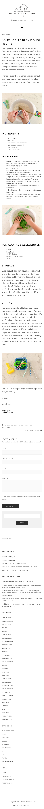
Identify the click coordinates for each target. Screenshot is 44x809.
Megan (9, 410)
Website (5, 468)
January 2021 (6, 638)
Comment (5, 478)
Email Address (7, 459)
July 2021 (5, 631)
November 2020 (7, 641)
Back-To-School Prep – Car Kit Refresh (16, 570)
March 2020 (6, 655)
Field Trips (5, 737)
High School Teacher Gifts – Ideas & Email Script (19, 567)
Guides (4, 741)
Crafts (11, 412)
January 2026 (6, 618)
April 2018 (5, 709)
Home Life (5, 744)
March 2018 (6, 712)
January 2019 (6, 682)
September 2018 (7, 696)
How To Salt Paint (32, 430)
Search (22, 523)
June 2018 (5, 702)
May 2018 (5, 706)
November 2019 (7, 662)
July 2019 (5, 665)
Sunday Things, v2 (8, 557)
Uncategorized (7, 761)
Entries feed (6, 776)
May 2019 (5, 668)
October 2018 (7, 692)
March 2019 (6, 675)
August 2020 (6, 648)
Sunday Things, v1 (8, 560)
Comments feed (7, 779)
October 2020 (7, 645)
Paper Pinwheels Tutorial (23, 582)
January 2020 (6, 658)
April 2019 (5, 672)
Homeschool (7, 748)
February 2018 (7, 716)
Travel (4, 758)
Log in (4, 773)
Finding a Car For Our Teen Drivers (14, 563)
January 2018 (6, 719)
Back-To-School (8, 731)
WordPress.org (7, 783)
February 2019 (7, 679)
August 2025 (6, 624)
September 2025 (7, 621)
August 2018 (6, 699)
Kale (14, 805)
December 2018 (7, 685)
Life (3, 751)
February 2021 (7, 635)
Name (4, 449)
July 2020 (5, 651)
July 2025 (5, 628)
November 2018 (7, 689)
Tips (3, 754)
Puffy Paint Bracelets (17, 587)
